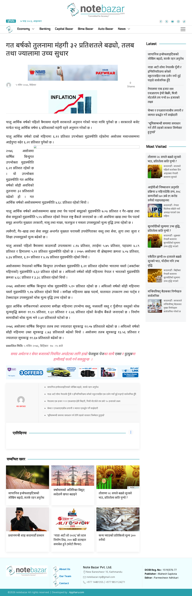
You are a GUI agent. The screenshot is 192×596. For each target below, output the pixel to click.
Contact (64, 583)
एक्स (118, 354)
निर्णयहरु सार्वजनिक (165, 293)
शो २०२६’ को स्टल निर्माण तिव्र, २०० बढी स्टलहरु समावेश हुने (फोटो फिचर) (70, 540)
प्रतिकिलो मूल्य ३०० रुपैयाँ (117, 538)
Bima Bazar (85, 29)
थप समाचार (21, 406)
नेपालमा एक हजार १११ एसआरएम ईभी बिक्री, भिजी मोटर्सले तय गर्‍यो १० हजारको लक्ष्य (83, 401)
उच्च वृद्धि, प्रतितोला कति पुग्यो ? (164, 228)
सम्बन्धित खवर (16, 459)
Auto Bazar (105, 29)
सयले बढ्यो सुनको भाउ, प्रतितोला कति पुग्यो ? (115, 495)
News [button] (122, 29)
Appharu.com (76, 592)
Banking (44, 29)
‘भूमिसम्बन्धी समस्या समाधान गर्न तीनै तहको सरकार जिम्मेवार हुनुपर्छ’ (75, 415)
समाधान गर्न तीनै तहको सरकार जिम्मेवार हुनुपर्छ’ (165, 128)
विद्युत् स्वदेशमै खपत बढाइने (69, 492)
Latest (151, 44)
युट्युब (128, 354)
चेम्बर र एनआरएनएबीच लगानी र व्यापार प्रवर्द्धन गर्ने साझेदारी (72, 408)
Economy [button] (23, 29)
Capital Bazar (64, 29)
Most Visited (156, 146)
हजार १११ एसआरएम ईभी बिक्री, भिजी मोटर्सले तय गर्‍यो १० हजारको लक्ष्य (164, 95)
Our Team (65, 576)
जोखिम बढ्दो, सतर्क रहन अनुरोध (26, 496)
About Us (64, 569)
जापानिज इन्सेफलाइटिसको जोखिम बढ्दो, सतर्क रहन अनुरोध (72, 386)
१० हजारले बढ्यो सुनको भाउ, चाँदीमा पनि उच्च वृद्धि (164, 261)
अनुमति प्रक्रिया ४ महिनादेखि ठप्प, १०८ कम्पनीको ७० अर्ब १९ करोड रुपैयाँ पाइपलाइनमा (164, 194)
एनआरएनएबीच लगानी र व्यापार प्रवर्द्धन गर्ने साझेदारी (165, 113)
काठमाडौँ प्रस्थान (26, 535)
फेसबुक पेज (96, 354)
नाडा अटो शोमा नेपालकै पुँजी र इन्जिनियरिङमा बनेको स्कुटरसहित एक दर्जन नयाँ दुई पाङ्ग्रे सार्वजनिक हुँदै (91, 394)
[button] (183, 29)
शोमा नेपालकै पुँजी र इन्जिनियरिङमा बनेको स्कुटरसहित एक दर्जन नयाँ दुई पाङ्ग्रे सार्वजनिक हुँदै (165, 74)
